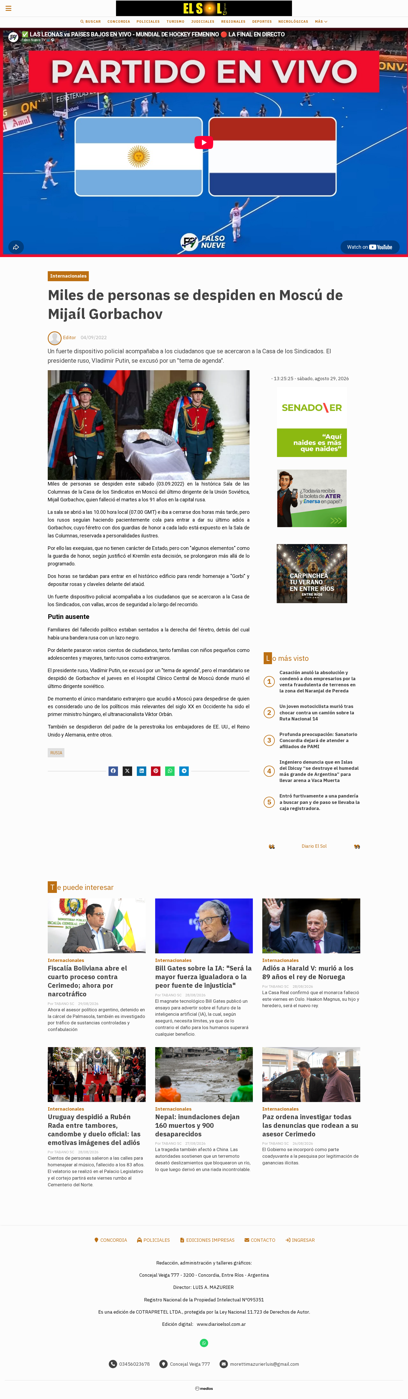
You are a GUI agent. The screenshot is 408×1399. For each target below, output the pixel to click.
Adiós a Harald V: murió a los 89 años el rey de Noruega (307, 972)
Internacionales (68, 276)
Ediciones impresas (210, 1240)
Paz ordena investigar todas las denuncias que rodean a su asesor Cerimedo (310, 1125)
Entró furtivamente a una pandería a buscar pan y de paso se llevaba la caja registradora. (319, 802)
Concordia (118, 21)
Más (319, 21)
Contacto (262, 1240)
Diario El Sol (314, 846)
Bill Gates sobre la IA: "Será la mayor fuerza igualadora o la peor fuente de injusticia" (203, 977)
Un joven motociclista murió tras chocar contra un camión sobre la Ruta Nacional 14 (316, 712)
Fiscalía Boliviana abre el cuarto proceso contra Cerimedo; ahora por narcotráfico (87, 981)
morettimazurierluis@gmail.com (264, 1364)
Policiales (148, 21)
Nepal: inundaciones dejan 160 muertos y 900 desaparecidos (197, 1125)
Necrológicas (293, 21)
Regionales (233, 21)
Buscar (92, 21)
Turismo (176, 21)
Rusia (56, 752)
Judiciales (203, 21)
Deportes (262, 21)
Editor (69, 337)
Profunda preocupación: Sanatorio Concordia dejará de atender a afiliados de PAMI (318, 740)
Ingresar (303, 1240)
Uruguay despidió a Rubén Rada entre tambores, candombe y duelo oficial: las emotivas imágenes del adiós (94, 1130)
